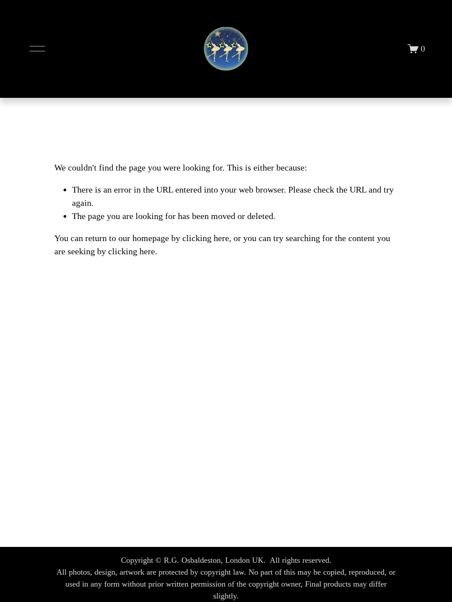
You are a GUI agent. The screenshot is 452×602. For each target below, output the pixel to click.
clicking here (205, 238)
